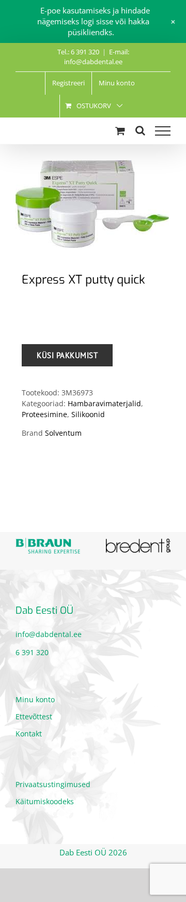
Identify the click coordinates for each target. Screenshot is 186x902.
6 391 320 (32, 649)
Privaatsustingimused (53, 782)
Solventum (63, 433)
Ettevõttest (34, 714)
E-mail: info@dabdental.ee (96, 57)
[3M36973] (93, 204)
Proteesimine (44, 414)
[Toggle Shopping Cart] (120, 130)
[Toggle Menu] (163, 131)
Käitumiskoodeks (45, 799)
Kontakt (29, 731)
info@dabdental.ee (49, 631)
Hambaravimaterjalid (104, 403)
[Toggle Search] (140, 130)
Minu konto (35, 697)
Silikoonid (88, 414)
